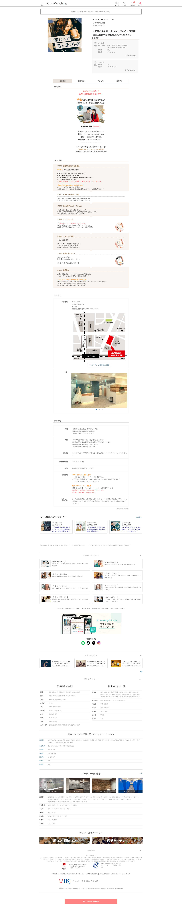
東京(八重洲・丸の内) (117, 692)
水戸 (106, 711)
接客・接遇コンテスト (117, 608)
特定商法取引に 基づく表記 (75, 873)
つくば (102, 711)
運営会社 (55, 873)
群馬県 (78, 692)
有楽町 (105, 692)
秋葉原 (113, 694)
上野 (110, 694)
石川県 (55, 714)
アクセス (100, 81)
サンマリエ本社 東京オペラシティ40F (76, 801)
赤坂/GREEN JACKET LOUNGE (122, 799)
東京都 (51, 692)
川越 (105, 707)
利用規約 (62, 873)
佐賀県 (55, 725)
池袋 (137, 692)
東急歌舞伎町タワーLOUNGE (56, 801)
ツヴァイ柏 (59, 809)
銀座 (109, 692)
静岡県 (55, 699)
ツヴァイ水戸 (63, 816)
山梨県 (55, 710)
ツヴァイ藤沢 (73, 805)
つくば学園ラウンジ (53, 816)
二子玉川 (133, 694)
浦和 (108, 707)
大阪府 (51, 696)
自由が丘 (103, 696)
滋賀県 (64, 696)
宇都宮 (102, 715)
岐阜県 (59, 699)
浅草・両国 (136, 696)
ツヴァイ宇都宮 (52, 820)
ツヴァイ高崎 (51, 823)
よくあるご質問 (104, 873)
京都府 (55, 696)
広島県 (55, 717)
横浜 (101, 700)
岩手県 (51, 706)
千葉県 (61, 692)
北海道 (51, 703)
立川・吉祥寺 (124, 694)
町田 (129, 694)
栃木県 (74, 692)
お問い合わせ (115, 873)
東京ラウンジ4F (97, 797)
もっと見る (139, 517)
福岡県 (51, 725)
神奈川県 (55, 692)
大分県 (64, 725)
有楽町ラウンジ (106, 797)
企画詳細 (63, 81)
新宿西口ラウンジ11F (54, 797)
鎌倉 (125, 700)
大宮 (101, 707)
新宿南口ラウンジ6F (117, 797)
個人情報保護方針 (91, 873)
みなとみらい (107, 700)
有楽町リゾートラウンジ (85, 797)
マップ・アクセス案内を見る (98, 365)
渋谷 (138, 694)
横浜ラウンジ (51, 805)
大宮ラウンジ (51, 812)
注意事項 (119, 81)
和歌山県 (73, 696)
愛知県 (51, 699)
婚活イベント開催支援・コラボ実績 (69, 608)
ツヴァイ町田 (109, 799)
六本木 (134, 692)
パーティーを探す (92, 901)
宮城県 (55, 706)
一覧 (141, 671)
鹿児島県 (73, 725)
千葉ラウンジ (51, 809)
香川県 (51, 721)
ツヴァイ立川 (100, 799)
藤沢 (122, 700)
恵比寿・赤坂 (127, 692)
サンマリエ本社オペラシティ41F (87, 799)
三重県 (64, 699)
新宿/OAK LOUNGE (53, 799)
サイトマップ (126, 873)
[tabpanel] (64, 35)
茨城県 (69, 692)
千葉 (101, 704)
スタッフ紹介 (86, 608)
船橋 (106, 704)
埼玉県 (65, 692)
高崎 (101, 718)
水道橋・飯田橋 (128, 696)
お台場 (108, 696)
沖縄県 (78, 725)
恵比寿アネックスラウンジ (131, 797)
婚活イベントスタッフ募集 (100, 608)
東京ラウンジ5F (73, 797)
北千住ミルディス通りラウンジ (68, 799)
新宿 (101, 692)
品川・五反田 (104, 694)
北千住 (118, 694)
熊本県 (59, 725)
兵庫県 (59, 696)
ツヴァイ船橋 (66, 809)
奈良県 (68, 696)
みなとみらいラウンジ (62, 805)
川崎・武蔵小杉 (116, 700)
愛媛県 (55, 721)
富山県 (51, 714)
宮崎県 (68, 725)
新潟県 (51, 710)
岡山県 (51, 717)
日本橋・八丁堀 (119, 696)
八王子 (112, 696)
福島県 (59, 706)
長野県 (59, 710)
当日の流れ (81, 81)
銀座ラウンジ (64, 797)
